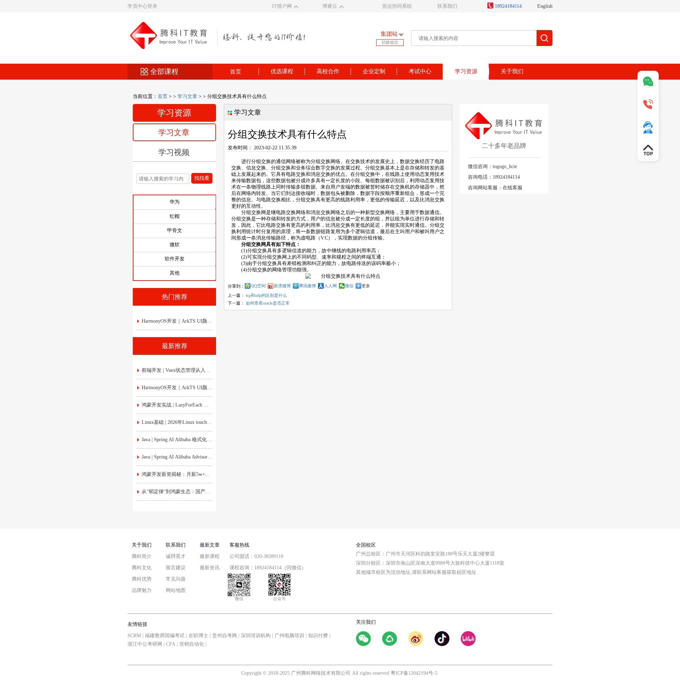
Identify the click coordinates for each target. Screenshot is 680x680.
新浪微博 (282, 285)
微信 (349, 285)
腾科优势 (142, 579)
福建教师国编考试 (165, 635)
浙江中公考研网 (145, 644)
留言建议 (176, 567)
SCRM (134, 635)
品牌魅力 (142, 590)
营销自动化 (191, 644)
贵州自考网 (224, 635)
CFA (170, 644)
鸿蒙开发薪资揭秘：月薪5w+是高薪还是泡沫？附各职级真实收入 (177, 474)
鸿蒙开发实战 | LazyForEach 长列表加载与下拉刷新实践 (177, 405)
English (544, 6)
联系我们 (447, 6)
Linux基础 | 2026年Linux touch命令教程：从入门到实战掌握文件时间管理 (177, 422)
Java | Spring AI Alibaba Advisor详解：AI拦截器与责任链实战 (177, 457)
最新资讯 (210, 567)
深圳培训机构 (256, 635)
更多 (366, 285)
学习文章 (187, 96)
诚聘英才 (176, 556)
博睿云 (329, 6)
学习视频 (173, 152)
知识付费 (318, 635)
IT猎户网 (282, 6)
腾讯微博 (307, 285)
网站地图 (176, 590)
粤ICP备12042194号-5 (414, 673)
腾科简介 (142, 556)
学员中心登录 (142, 6)
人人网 (330, 285)
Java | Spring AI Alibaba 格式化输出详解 (177, 439)
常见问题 (176, 579)
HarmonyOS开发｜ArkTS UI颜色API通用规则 (177, 321)
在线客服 (512, 187)
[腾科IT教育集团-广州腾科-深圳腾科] (216, 35)
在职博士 (198, 635)
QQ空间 (258, 285)
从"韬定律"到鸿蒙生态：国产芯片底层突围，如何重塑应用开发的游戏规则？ (177, 491)
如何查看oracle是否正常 (268, 303)
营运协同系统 (397, 6)
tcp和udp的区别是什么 (266, 295)
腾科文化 (142, 567)
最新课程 (210, 556)
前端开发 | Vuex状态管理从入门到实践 (177, 370)
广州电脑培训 (289, 635)
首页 (235, 72)
